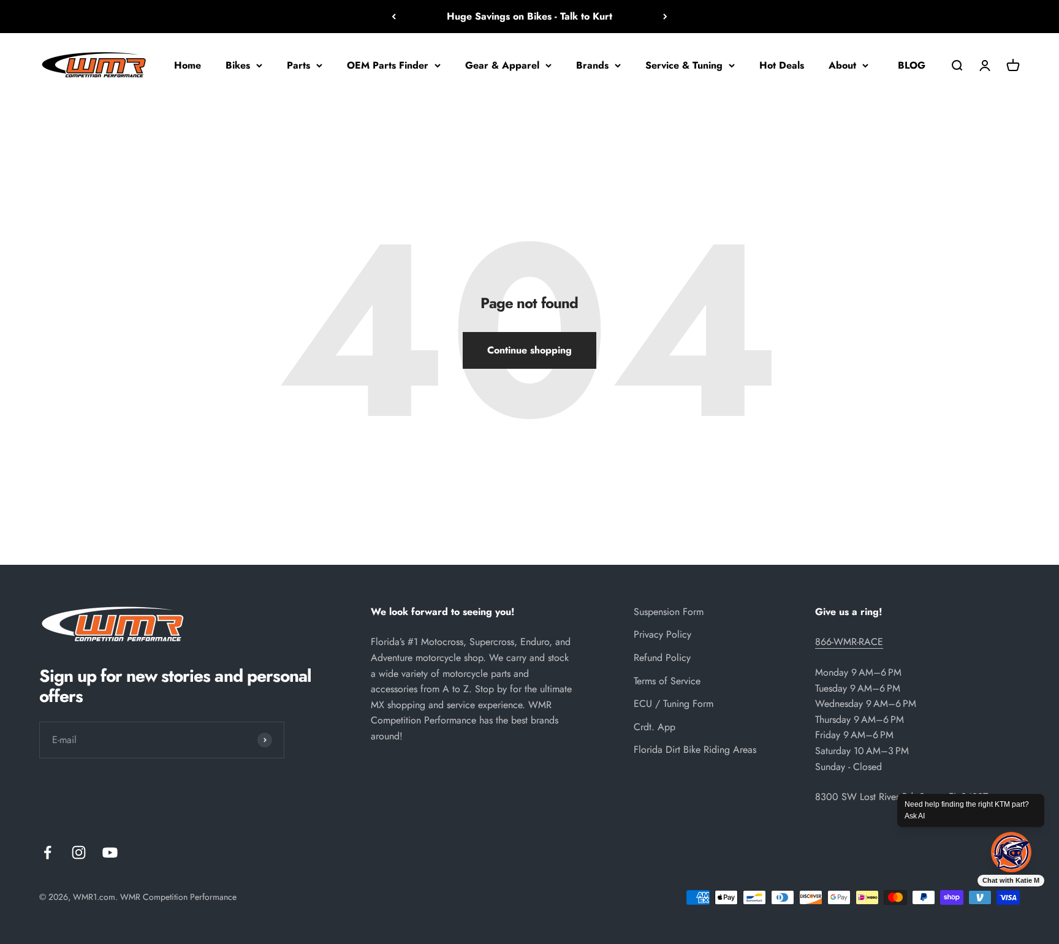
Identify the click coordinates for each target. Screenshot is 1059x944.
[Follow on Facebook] (47, 852)
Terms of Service (667, 681)
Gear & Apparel (502, 65)
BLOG (911, 65)
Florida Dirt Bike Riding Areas (695, 749)
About (842, 65)
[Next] (665, 17)
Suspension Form (669, 612)
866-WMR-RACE (849, 642)
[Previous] (394, 17)
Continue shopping (529, 350)
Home (187, 65)
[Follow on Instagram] (78, 852)
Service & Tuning (684, 65)
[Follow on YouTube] (110, 852)
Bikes (238, 65)
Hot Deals (781, 65)
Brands (592, 65)
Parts (298, 65)
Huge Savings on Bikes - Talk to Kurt (529, 16)
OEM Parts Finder (387, 65)
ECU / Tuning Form (673, 704)
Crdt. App (654, 727)
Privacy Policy (662, 634)
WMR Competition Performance (178, 897)
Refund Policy (662, 658)
